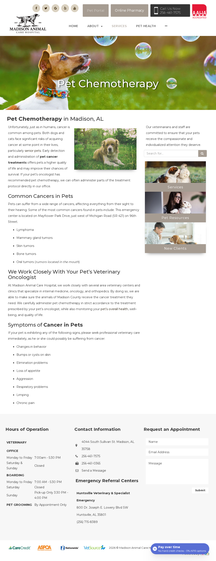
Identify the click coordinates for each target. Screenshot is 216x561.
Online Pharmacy (129, 10)
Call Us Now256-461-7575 (170, 11)
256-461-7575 (91, 456)
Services (119, 26)
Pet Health (146, 26)
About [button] (93, 26)
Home (73, 26)
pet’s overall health (114, 309)
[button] (167, 27)
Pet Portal (95, 10)
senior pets (33, 151)
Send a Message (94, 470)
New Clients (175, 248)
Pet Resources (175, 218)
